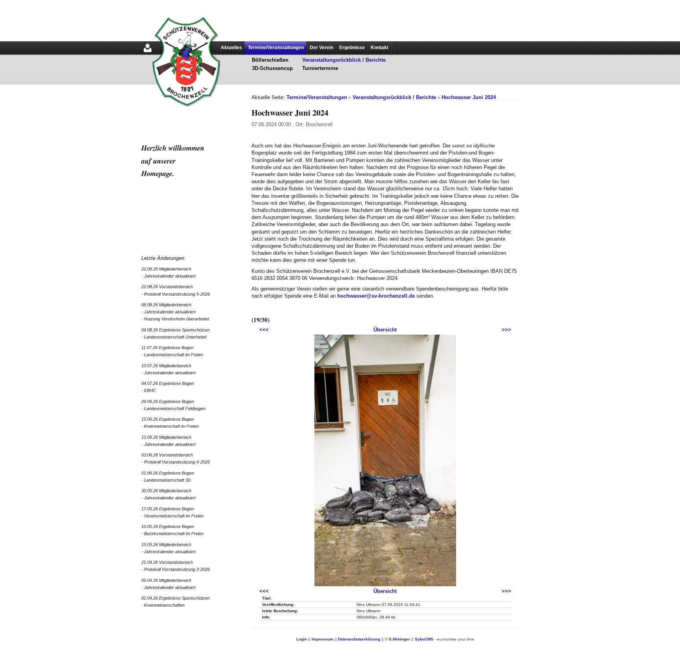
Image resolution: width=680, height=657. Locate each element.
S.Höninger (399, 639)
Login (301, 639)
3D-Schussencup (272, 68)
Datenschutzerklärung (359, 639)
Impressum (322, 639)
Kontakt (379, 47)
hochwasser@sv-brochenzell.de (376, 296)
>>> (506, 330)
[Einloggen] (147, 53)
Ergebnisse (352, 47)
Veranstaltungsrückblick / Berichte (344, 60)
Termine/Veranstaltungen (276, 47)
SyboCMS (424, 639)
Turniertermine (320, 68)
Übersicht (385, 330)
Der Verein (321, 47)
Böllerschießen (270, 60)
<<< (264, 330)
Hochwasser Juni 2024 (469, 97)
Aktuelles (231, 47)
